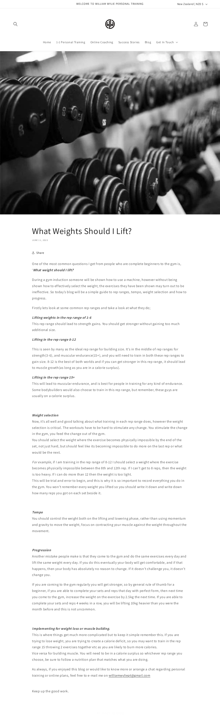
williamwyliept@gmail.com (129, 675)
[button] (15, 24)
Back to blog (113, 712)
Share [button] (40, 253)
